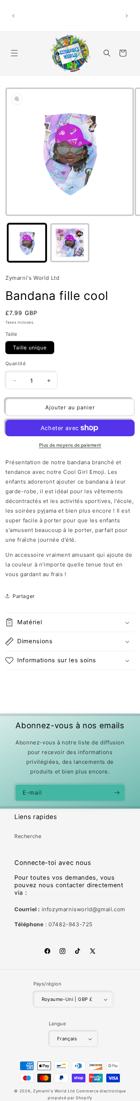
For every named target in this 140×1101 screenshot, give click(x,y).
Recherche (27, 836)
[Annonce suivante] (127, 16)
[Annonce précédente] (13, 16)
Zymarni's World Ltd (54, 1090)
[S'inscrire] (117, 793)
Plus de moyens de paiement (70, 445)
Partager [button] (24, 596)
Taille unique (30, 347)
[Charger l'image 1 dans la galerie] (27, 243)
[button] (14, 53)
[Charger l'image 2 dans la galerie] (70, 243)
